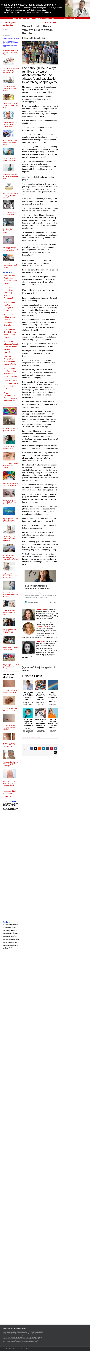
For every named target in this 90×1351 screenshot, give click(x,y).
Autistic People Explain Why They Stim (10, 448)
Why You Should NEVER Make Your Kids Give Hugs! (10, 594)
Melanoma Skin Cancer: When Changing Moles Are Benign (10, 763)
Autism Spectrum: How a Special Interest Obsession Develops (10, 520)
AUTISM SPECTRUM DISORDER (31, 737)
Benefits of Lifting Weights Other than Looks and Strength (10, 319)
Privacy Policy (9, 794)
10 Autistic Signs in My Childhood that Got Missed (10, 430)
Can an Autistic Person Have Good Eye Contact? (10, 465)
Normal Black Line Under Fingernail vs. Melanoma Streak (9, 783)
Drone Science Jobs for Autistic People (10, 648)
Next (55, 22)
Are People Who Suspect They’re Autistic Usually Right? (11, 575)
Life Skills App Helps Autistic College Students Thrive (9, 631)
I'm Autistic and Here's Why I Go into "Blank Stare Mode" (10, 502)
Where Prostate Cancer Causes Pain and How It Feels (10, 52)
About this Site (9, 791)
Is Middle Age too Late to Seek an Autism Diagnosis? (10, 538)
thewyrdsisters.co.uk (43, 626)
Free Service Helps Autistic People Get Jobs (9, 612)
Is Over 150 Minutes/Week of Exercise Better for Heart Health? (11, 346)
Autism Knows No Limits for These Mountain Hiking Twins (11, 666)
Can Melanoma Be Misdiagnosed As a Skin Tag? (9, 727)
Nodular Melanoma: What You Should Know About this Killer (10, 745)
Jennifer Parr (41, 610)
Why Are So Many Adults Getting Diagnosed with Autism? (10, 557)
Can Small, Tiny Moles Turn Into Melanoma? (10, 691)
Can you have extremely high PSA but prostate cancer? (11, 70)
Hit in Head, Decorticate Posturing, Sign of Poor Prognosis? (10, 293)
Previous (47, 22)
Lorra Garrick (40, 641)
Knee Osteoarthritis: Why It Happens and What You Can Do (10, 398)
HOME (5, 29)
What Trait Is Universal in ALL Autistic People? (10, 484)
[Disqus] (40, 778)
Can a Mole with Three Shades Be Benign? (10, 709)
